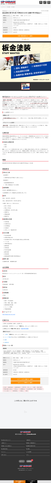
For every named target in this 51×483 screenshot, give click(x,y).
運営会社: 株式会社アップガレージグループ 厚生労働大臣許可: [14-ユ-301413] (25, 469)
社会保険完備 (30, 389)
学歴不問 (24, 387)
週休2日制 (39, 387)
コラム (27, 454)
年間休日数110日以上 (8, 389)
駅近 (27, 390)
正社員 (4, 387)
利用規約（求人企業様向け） (6, 445)
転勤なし (22, 390)
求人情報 (27, 448)
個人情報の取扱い (4, 448)
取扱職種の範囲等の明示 (30, 445)
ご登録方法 (28, 440)
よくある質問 (28, 451)
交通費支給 (22, 389)
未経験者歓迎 (17, 387)
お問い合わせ (3, 454)
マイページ (3, 451)
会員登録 (29, 461)
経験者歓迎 (10, 387)
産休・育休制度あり (38, 389)
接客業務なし (16, 390)
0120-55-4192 (24, 328)
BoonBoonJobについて (6, 440)
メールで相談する (31, 481)
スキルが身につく (7, 390)
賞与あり (16, 389)
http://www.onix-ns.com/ (8, 314)
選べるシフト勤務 (31, 387)
